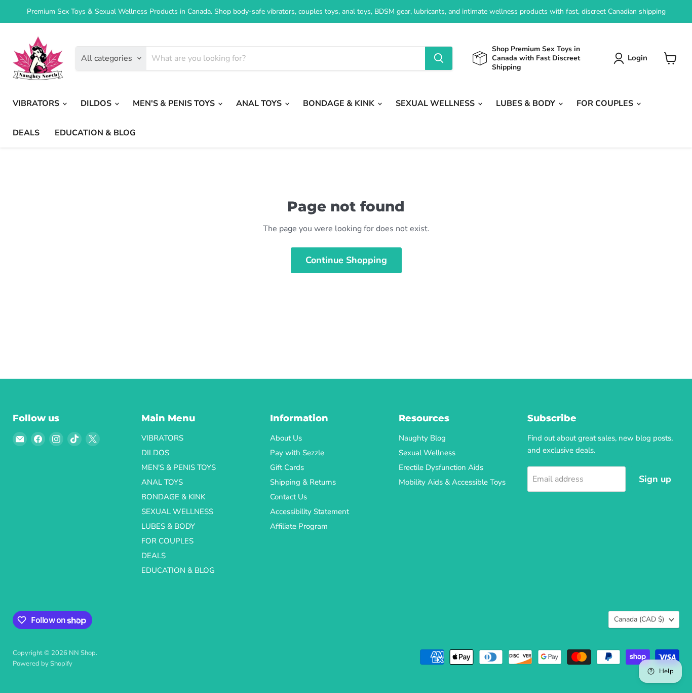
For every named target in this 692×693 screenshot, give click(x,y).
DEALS (26, 132)
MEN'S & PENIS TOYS (175, 103)
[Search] (438, 58)
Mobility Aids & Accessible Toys (452, 482)
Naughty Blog (422, 438)
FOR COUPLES (605, 103)
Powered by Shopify (42, 663)
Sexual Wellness (427, 453)
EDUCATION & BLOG (95, 132)
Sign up (655, 479)
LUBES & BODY (526, 103)
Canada (639, 619)
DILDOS (97, 103)
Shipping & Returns (303, 482)
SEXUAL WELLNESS (436, 103)
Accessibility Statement (309, 511)
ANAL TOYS (260, 103)
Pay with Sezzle (297, 453)
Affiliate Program (299, 526)
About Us (286, 438)
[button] (632, 58)
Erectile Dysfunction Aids (441, 467)
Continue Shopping (346, 260)
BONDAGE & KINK (339, 103)
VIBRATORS (37, 103)
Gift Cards (287, 467)
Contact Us (288, 497)
